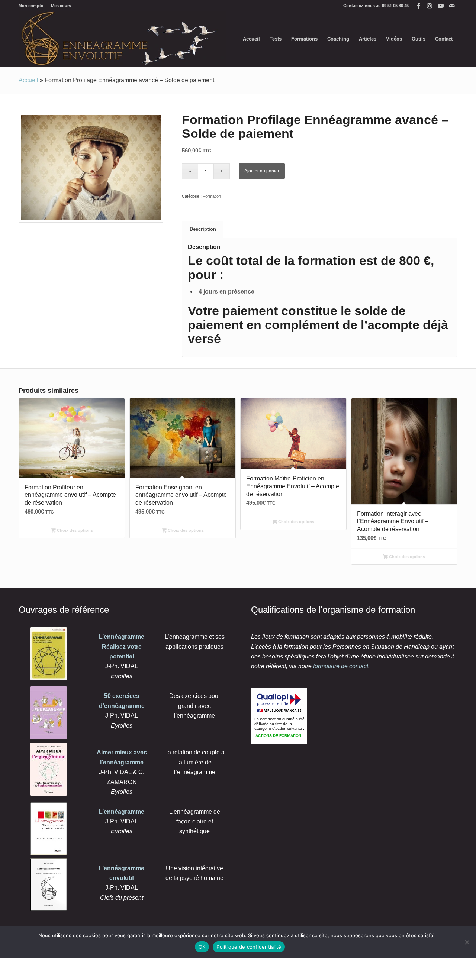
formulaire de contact (340, 666)
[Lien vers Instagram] (429, 5)
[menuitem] (33, 5)
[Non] (466, 942)
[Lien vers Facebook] (418, 5)
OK (202, 947)
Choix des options (74, 530)
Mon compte (31, 5)
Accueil (28, 80)
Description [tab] (203, 229)
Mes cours (61, 5)
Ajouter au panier (261, 171)
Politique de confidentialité (248, 947)
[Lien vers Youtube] (440, 5)
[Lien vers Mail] (451, 5)
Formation (212, 196)
